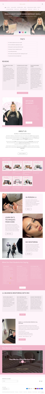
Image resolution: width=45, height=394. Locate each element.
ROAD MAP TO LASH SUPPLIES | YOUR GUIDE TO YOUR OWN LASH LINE (17, 187)
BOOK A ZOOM (22, 339)
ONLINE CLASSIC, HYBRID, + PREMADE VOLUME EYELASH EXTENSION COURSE (27, 172)
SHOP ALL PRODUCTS (22, 153)
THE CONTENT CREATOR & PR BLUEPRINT (16, 172)
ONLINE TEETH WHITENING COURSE (37, 171)
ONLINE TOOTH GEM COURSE (6, 171)
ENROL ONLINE (9, 233)
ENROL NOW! (29, 122)
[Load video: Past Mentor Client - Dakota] (22, 361)
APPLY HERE (29, 253)
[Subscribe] (17, 381)
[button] (3, 4)
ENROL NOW (22, 287)
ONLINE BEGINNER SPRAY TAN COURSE (26, 187)
